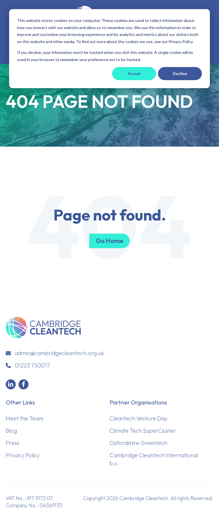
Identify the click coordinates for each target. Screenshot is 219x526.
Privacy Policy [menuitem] (23, 455)
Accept (134, 73)
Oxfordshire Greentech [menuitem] (138, 442)
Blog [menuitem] (11, 430)
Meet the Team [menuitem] (24, 418)
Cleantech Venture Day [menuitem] (138, 418)
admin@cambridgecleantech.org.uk (59, 353)
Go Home (109, 241)
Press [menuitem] (12, 442)
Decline (180, 73)
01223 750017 (32, 365)
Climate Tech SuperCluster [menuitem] (143, 430)
